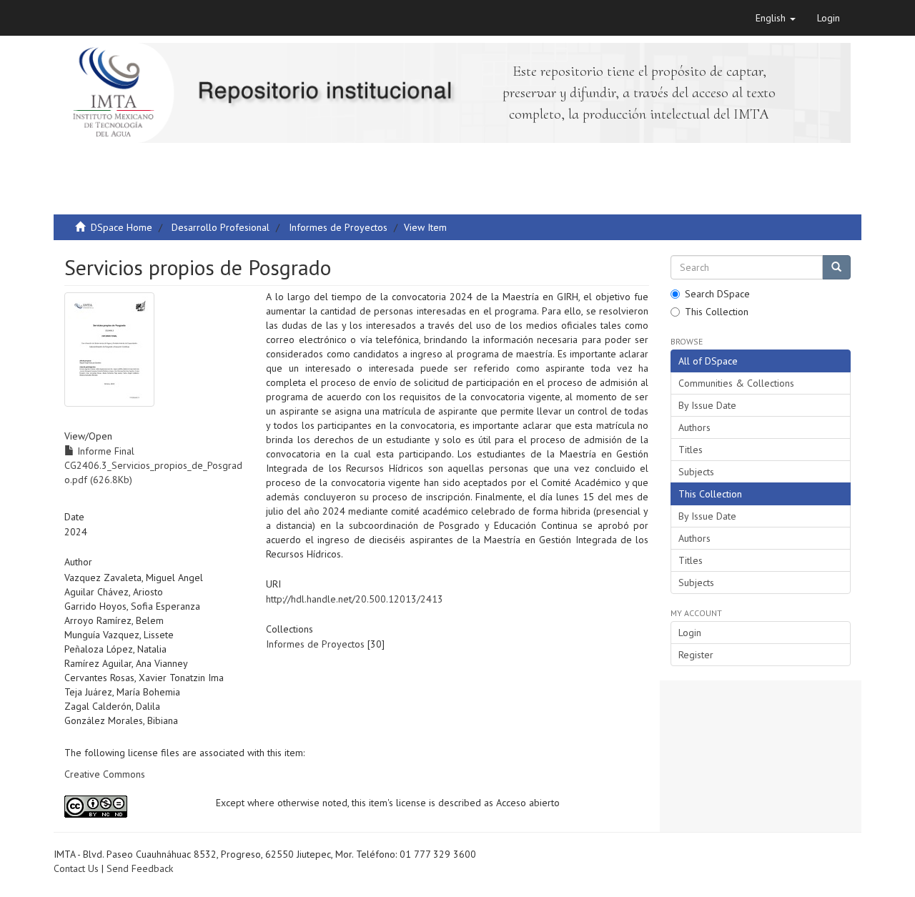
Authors (694, 427)
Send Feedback (140, 868)
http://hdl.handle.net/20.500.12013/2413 (354, 599)
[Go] (836, 267)
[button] (775, 18)
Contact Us (76, 868)
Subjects (696, 471)
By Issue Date (707, 405)
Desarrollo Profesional (220, 227)
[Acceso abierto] (129, 807)
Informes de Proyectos (338, 227)
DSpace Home (121, 227)
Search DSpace (717, 293)
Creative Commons (104, 774)
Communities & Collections (736, 383)
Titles (690, 449)
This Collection (716, 311)
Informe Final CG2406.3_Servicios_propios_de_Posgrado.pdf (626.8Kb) (153, 465)
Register (695, 654)
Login (689, 632)
